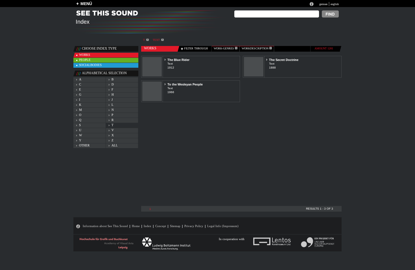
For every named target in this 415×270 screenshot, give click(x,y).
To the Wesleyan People (185, 84)
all (115, 145)
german (323, 4)
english (335, 4)
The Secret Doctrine (283, 60)
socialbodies (90, 65)
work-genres (224, 48)
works (84, 54)
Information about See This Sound (105, 226)
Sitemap (175, 226)
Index (147, 226)
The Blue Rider (178, 60)
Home (136, 226)
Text (156, 39)
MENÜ (86, 3)
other (84, 145)
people (85, 60)
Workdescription (255, 48)
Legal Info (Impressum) (223, 226)
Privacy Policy (193, 226)
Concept (160, 226)
